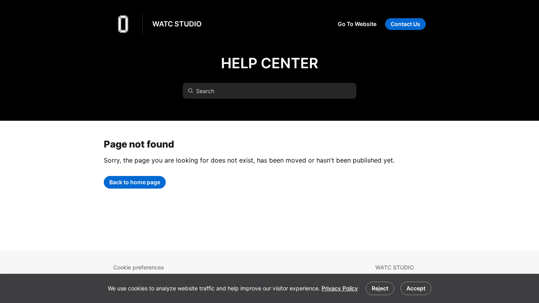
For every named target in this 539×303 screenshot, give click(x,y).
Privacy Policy (340, 288)
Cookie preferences (138, 267)
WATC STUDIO (177, 24)
